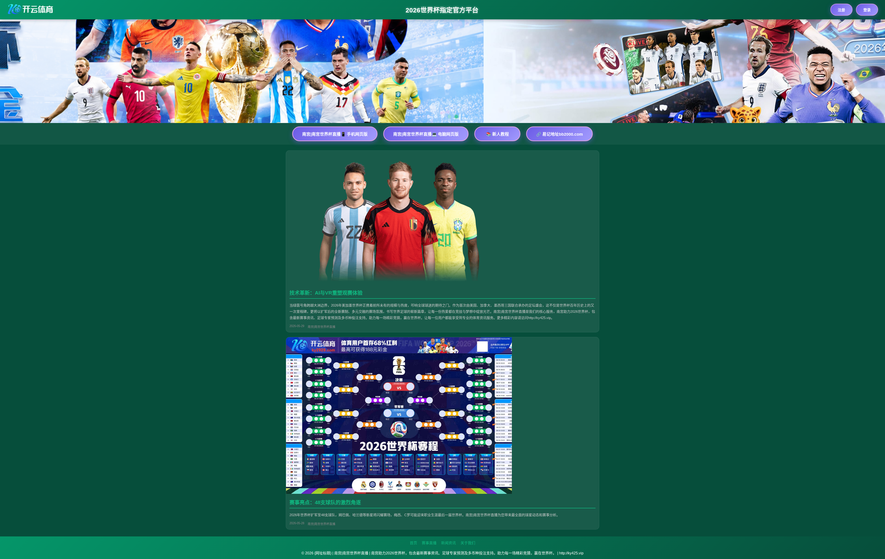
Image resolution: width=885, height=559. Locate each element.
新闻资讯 (448, 543)
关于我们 (467, 543)
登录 (867, 10)
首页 (413, 543)
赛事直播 (429, 543)
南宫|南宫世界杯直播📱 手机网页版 (335, 134)
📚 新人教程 (497, 134)
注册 (841, 10)
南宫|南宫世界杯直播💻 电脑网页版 (426, 134)
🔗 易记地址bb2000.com (559, 134)
